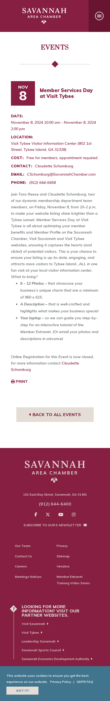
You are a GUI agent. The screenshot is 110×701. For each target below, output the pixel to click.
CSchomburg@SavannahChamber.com (61, 174)
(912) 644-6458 (42, 182)
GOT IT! (22, 690)
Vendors (63, 566)
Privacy (62, 546)
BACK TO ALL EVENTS (56, 414)
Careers (21, 566)
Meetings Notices (28, 577)
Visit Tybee (30, 632)
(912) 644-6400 (55, 504)
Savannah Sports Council (41, 650)
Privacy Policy (60, 682)
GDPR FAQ (85, 682)
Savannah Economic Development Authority (55, 659)
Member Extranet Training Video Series (73, 580)
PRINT (21, 381)
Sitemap (63, 556)
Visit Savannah (33, 624)
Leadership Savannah (39, 641)
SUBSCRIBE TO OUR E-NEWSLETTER (52, 525)
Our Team (22, 546)
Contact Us (23, 556)
